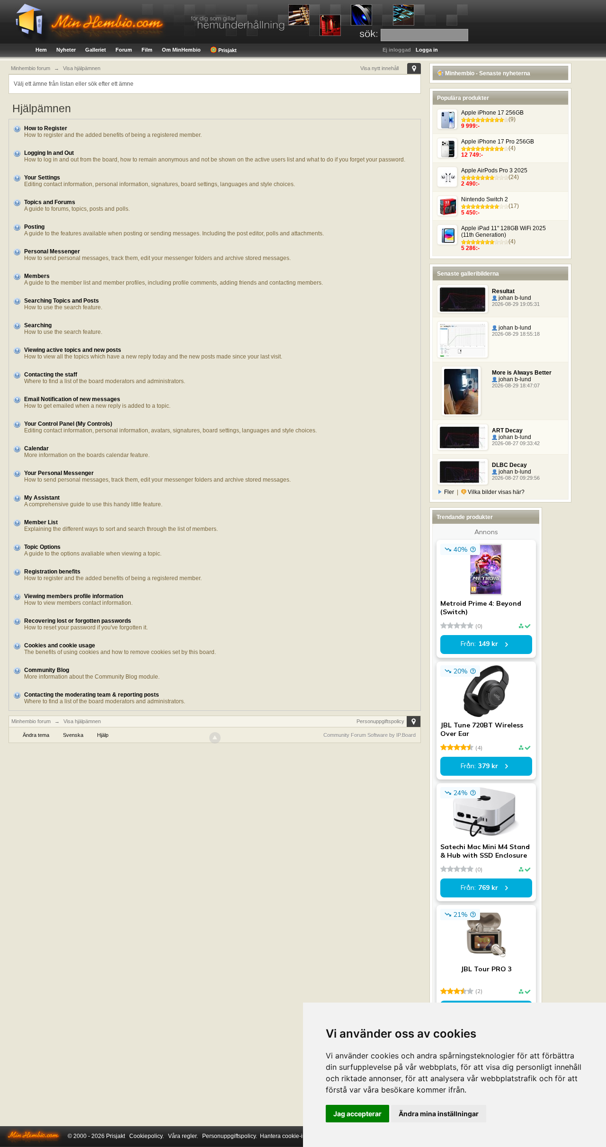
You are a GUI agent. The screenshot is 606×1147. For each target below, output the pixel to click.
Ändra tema (36, 735)
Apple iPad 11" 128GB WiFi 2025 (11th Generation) (503, 231)
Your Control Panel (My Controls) (68, 424)
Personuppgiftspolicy (380, 721)
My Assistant (42, 497)
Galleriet (95, 50)
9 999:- (470, 126)
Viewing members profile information (73, 596)
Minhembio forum (31, 721)
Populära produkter (463, 98)
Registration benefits (52, 571)
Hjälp (102, 735)
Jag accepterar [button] (357, 1114)
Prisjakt (227, 50)
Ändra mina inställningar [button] (439, 1114)
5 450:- (470, 212)
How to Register (45, 128)
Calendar (36, 448)
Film (147, 50)
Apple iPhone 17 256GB (492, 112)
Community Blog (46, 670)
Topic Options (42, 547)
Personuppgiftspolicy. (229, 1136)
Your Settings (42, 177)
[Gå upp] (215, 738)
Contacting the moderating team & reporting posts (91, 694)
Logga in (427, 50)
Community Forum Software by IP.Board (369, 735)
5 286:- (470, 248)
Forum (124, 50)
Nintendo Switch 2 (484, 199)
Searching (38, 325)
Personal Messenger (52, 251)
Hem (41, 50)
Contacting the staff (50, 374)
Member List (41, 522)
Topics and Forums (49, 202)
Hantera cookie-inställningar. (297, 1136)
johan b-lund (514, 298)
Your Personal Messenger (59, 473)
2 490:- (470, 183)
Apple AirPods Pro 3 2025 (494, 170)
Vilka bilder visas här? (495, 492)
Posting (34, 227)
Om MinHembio (181, 50)
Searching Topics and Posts (61, 300)
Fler (449, 492)
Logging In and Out (49, 153)
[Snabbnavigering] (414, 68)
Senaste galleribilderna (468, 273)
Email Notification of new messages (72, 399)
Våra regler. (183, 1136)
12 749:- (472, 155)
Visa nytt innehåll (379, 68)
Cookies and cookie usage (59, 645)
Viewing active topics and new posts (72, 350)
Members (37, 276)
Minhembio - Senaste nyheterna (487, 73)
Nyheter (66, 50)
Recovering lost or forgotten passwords (77, 621)
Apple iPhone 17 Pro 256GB (497, 141)
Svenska (73, 735)
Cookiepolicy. (146, 1136)
